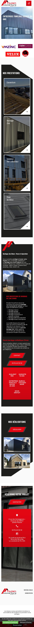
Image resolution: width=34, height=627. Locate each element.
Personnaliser (17, 625)
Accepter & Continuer (10, 622)
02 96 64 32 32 (17, 363)
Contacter (13, 28)
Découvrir (17, 429)
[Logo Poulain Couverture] (8, 3)
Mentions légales (28, 590)
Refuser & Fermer (25, 622)
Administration (29, 593)
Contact (17, 355)
